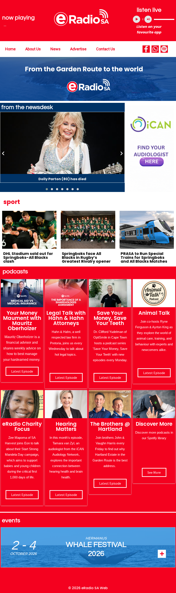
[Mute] (148, 19)
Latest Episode (110, 377)
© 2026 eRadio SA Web (88, 588)
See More (154, 472)
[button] (46, 189)
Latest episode (22, 371)
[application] (153, 19)
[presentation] (3, 153)
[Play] (136, 19)
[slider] (164, 19)
